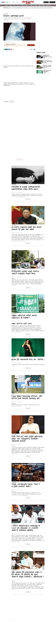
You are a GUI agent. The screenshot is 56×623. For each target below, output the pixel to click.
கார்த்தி (23, 492)
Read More (28, 199)
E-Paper (9, 2)
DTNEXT (13, 2)
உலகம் (14, 5)
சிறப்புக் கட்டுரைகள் (41, 5)
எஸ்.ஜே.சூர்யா (28, 492)
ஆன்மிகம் (31, 5)
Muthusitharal (12, 101)
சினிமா (18, 5)
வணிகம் (35, 5)
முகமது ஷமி (25, 404)
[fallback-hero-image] (40, 56)
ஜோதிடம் (27, 5)
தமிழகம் (6, 5)
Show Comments (19, 159)
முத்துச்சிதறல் (6, 101)
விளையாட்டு (22, 5)
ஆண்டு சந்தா (48, 5)
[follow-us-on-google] (34, 49)
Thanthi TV (18, 2)
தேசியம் (10, 5)
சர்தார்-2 (19, 494)
